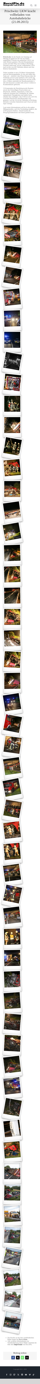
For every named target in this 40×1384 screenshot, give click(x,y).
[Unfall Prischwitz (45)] (12, 1066)
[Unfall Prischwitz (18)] (12, 490)
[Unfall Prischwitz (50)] (12, 1172)
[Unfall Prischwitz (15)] (12, 426)
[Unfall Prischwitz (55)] (12, 1279)
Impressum (18, 1344)
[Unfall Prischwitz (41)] (12, 981)
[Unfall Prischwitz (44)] (12, 1045)
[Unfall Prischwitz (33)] (12, 810)
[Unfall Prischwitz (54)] (12, 1258)
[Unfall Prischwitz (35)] (12, 853)
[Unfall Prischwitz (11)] (12, 341)
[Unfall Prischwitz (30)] (12, 746)
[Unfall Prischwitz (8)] (12, 277)
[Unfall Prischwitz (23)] (12, 597)
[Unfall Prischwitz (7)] (12, 256)
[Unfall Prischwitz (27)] (12, 682)
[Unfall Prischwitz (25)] (12, 640)
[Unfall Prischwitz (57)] (12, 1322)
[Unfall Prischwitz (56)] (12, 1300)
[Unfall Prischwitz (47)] (12, 1109)
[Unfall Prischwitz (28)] (12, 704)
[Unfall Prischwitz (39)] (12, 938)
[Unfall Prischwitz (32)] (12, 789)
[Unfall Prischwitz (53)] (12, 1237)
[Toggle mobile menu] (36, 5)
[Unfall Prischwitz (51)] (12, 1194)
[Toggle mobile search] (31, 5)
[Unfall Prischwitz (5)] (12, 214)
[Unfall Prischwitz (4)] (12, 192)
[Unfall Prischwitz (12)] (12, 363)
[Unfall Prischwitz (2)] (12, 149)
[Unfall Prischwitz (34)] (12, 831)
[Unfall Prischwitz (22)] (12, 576)
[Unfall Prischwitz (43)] (12, 1023)
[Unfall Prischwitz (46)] (12, 1087)
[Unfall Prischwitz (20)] (12, 533)
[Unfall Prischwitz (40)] (12, 959)
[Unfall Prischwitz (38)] (12, 917)
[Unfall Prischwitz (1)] (12, 128)
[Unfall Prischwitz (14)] (12, 405)
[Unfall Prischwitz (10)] (12, 320)
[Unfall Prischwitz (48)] (12, 1130)
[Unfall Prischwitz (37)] (12, 895)
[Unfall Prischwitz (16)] (12, 448)
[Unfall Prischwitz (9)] (12, 298)
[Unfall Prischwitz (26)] (12, 661)
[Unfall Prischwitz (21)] (12, 555)
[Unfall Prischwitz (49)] (12, 1151)
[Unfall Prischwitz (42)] (12, 1002)
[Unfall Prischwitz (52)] (12, 1215)
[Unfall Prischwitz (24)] (12, 618)
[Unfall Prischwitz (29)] (12, 725)
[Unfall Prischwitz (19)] (12, 512)
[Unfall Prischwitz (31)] (12, 768)
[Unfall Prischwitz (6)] (12, 235)
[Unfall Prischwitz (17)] (12, 469)
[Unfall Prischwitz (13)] (12, 384)
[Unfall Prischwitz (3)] (12, 171)
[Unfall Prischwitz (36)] (12, 874)
